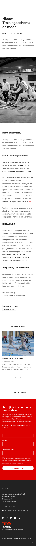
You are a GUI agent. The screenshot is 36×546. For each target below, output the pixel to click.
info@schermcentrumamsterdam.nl (16, 510)
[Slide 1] (16, 377)
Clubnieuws (7, 306)
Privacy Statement (16, 425)
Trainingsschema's (9, 309)
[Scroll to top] (32, 542)
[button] (18, 343)
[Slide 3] (20, 377)
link (30, 201)
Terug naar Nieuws (18, 393)
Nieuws (19, 33)
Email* (4, 440)
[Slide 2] (18, 377)
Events (16, 306)
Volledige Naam (8, 449)
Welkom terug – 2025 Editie (12, 359)
